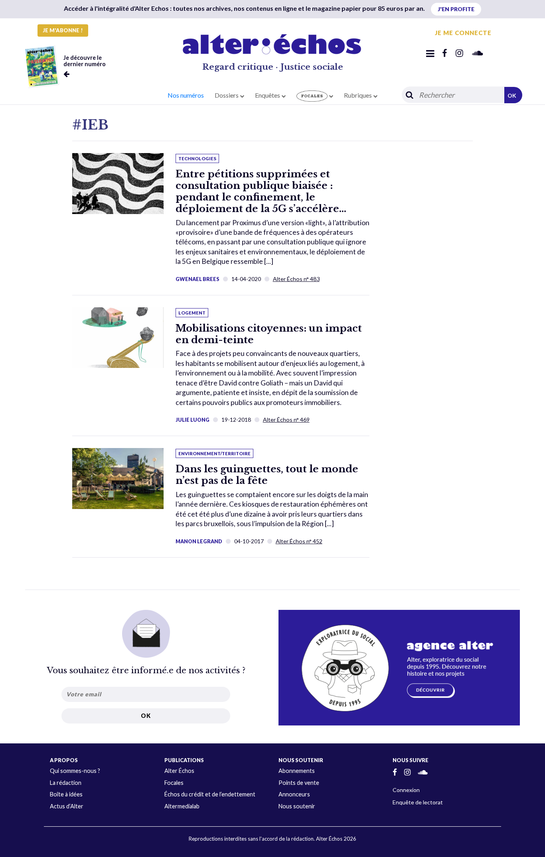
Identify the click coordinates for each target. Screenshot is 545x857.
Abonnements (296, 770)
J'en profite (456, 9)
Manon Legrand (199, 541)
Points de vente (298, 782)
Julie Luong (192, 420)
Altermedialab (181, 806)
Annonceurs (294, 794)
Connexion (406, 789)
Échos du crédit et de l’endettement (209, 794)
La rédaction (65, 782)
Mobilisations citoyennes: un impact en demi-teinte (269, 334)
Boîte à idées (66, 794)
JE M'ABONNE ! (63, 30)
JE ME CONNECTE (463, 32)
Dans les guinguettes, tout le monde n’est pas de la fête (267, 474)
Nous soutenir (296, 806)
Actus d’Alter (66, 806)
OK (511, 95)
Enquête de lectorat (418, 802)
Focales (174, 782)
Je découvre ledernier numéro (84, 60)
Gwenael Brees (197, 279)
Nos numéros (186, 95)
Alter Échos (179, 770)
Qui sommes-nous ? (75, 770)
